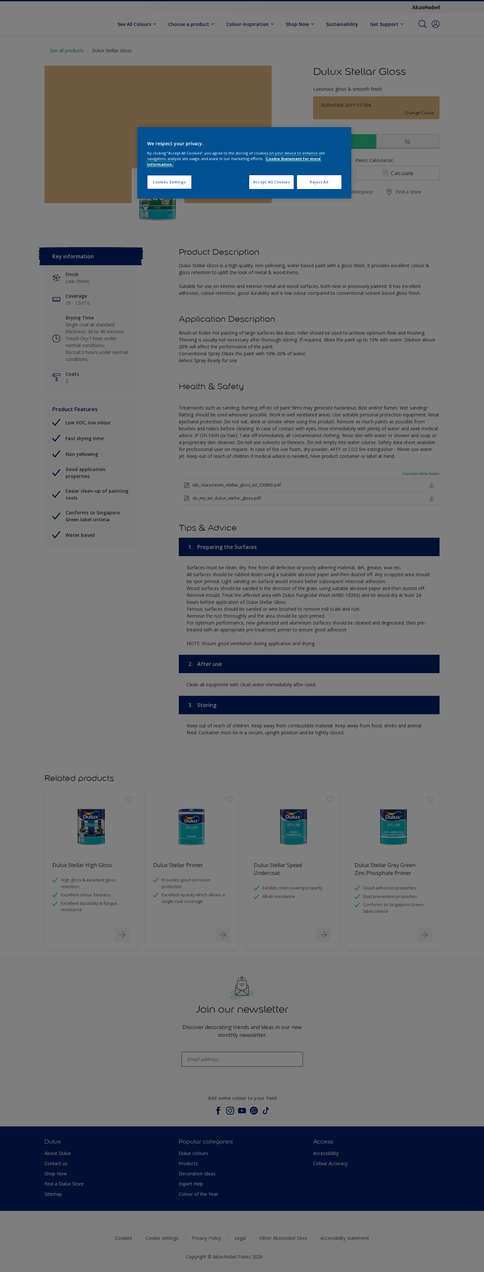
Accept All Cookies (271, 181)
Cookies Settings (169, 181)
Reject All (319, 181)
